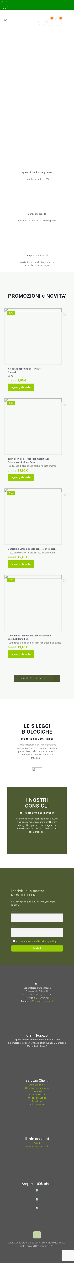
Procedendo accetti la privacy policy (36, 941)
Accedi (37, 1143)
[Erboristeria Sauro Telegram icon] (44, 1250)
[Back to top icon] (37, 1234)
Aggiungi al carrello (21, 387)
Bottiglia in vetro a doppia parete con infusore (32, 549)
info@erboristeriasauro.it (40, 1001)
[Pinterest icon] (40, 1250)
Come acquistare (37, 1084)
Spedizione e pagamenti (37, 1088)
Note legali (37, 1091)
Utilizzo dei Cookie (37, 1098)
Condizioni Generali (37, 1104)
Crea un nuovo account (37, 1146)
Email (15, 926)
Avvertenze (37, 1101)
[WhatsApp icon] (31, 1250)
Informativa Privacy (37, 1094)
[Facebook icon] (35, 1250)
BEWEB (51, 1246)
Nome (15, 911)
